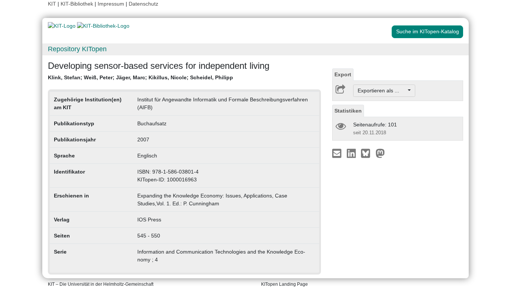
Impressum (111, 4)
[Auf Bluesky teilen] (367, 153)
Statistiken (348, 111)
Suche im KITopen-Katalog (427, 31)
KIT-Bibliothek (78, 4)
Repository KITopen (77, 49)
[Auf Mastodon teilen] (380, 153)
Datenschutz (143, 4)
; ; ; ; (140, 77)
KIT (52, 4)
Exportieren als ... (382, 91)
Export (342, 74)
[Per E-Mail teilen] (337, 153)
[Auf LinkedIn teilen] (352, 153)
